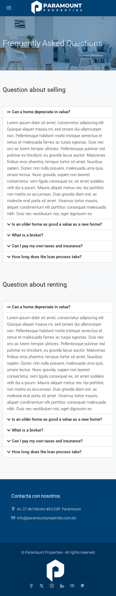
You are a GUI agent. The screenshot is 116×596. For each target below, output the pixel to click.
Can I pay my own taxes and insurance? (47, 246)
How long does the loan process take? (46, 256)
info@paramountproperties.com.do (46, 518)
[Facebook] (32, 586)
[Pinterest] (84, 586)
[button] (58, 112)
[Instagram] (53, 586)
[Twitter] (43, 586)
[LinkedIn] (63, 586)
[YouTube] (73, 586)
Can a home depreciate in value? (41, 111)
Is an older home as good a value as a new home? (57, 224)
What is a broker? (27, 235)
